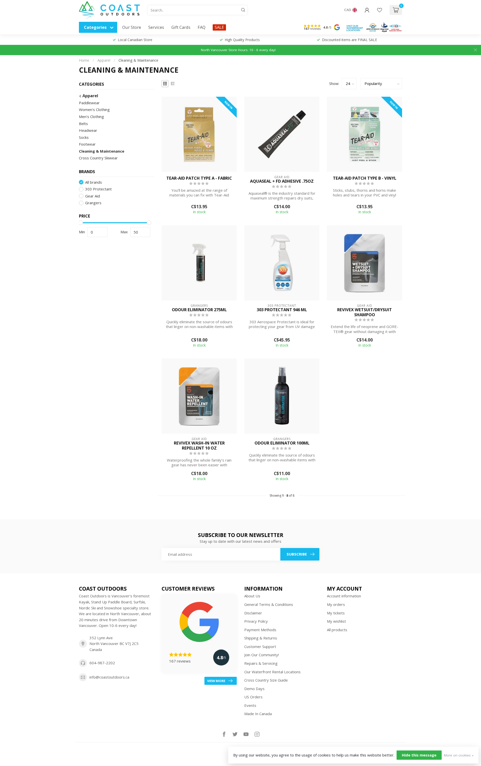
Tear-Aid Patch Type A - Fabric (199, 178)
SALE (219, 27)
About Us (252, 595)
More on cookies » (458, 755)
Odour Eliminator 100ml (282, 443)
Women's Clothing (94, 109)
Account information (344, 595)
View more (216, 681)
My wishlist (336, 621)
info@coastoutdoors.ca (109, 677)
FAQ (201, 27)
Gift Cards (180, 27)
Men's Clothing (91, 116)
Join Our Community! (261, 654)
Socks (84, 137)
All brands (93, 182)
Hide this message (419, 754)
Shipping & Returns (260, 637)
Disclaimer (253, 612)
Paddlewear (89, 102)
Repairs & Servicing (261, 663)
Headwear (88, 130)
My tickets (336, 612)
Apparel (103, 60)
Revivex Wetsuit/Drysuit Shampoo (364, 312)
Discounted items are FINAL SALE (349, 39)
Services (156, 27)
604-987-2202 (102, 662)
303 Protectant (98, 189)
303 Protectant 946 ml (282, 309)
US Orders (253, 696)
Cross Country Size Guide (266, 680)
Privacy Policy (256, 621)
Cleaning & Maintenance (138, 60)
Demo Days (254, 688)
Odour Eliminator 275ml (199, 309)
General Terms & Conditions (268, 604)
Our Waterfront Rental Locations (272, 671)
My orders (336, 604)
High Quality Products (242, 39)
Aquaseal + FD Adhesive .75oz (282, 181)
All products (337, 629)
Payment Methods (260, 629)
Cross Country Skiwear (98, 157)
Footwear (87, 144)
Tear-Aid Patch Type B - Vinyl (364, 178)
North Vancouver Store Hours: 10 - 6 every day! (238, 50)
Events (250, 705)
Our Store (131, 27)
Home (84, 60)
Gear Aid (92, 196)
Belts (83, 123)
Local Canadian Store (135, 39)
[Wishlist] (379, 10)
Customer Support (260, 646)
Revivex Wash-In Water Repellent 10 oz (199, 446)
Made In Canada (258, 713)
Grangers (93, 203)
